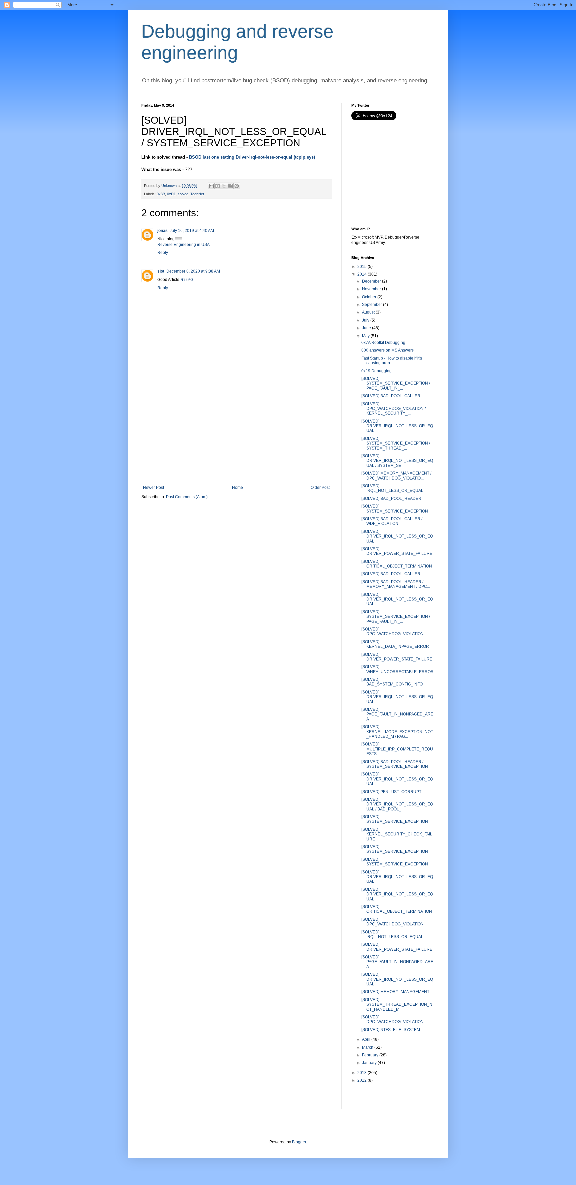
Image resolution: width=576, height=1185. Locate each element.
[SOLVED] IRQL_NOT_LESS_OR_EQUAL (392, 488)
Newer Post (153, 487)
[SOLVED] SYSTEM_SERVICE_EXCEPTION (394, 508)
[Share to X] (224, 186)
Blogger (299, 1142)
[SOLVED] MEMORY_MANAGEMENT (395, 991)
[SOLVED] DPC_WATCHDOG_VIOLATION (392, 631)
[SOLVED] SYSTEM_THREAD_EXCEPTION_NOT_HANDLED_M (396, 1004)
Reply (162, 252)
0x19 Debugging (376, 371)
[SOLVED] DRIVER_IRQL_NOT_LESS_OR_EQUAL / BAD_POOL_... (397, 804)
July (365, 320)
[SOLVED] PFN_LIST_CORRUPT (391, 791)
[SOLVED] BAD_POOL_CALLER (390, 396)
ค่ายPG (186, 279)
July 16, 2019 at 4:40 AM (192, 230)
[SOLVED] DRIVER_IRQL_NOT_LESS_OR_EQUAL (397, 426)
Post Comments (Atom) (187, 497)
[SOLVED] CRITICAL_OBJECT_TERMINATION (396, 564)
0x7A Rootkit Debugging (383, 342)
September (372, 304)
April (366, 1039)
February (370, 1055)
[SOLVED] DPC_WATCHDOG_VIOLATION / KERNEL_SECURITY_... (393, 409)
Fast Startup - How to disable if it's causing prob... (391, 360)
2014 (362, 274)
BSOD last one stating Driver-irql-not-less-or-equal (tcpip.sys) (252, 157)
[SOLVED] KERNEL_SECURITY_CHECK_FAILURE (396, 834)
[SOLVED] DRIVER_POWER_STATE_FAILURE (396, 551)
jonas (162, 230)
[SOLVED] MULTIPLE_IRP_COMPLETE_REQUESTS (397, 749)
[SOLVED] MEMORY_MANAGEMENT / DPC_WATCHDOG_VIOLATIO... (396, 475)
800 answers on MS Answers (387, 350)
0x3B (161, 194)
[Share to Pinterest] (236, 186)
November (371, 289)
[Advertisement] (236, 435)
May (366, 336)
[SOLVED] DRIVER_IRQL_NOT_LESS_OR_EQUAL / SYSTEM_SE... (397, 461)
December (371, 281)
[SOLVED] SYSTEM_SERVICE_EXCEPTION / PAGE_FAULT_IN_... (395, 383)
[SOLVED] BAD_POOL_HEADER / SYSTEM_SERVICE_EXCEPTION (394, 764)
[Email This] (211, 186)
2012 (362, 1080)
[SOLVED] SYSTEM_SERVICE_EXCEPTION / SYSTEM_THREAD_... (395, 443)
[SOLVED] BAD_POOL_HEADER (391, 498)
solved (183, 194)
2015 (362, 266)
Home (237, 487)
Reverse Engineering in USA (183, 244)
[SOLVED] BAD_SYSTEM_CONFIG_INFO (392, 681)
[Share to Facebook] (230, 186)
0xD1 (171, 194)
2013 (362, 1072)
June (366, 328)
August (368, 312)
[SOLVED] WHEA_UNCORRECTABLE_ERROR (397, 669)
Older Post (320, 487)
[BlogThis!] (217, 186)
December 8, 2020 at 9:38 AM (193, 271)
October (369, 297)
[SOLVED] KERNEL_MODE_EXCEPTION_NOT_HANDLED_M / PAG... (397, 731)
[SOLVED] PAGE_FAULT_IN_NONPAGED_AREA (397, 714)
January (369, 1062)
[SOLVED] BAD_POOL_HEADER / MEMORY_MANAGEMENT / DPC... (395, 584)
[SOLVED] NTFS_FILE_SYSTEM (390, 1029)
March (367, 1047)
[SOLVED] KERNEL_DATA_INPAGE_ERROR (395, 644)
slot (160, 271)
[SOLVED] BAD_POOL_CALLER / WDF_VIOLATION (391, 521)
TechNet (197, 194)
